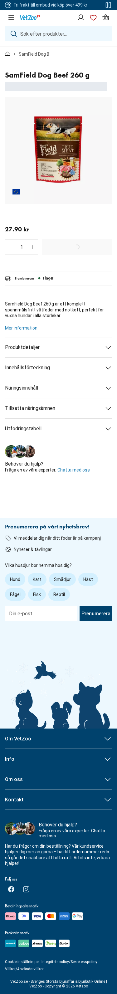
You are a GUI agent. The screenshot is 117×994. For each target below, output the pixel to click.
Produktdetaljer (22, 347)
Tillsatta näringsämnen (30, 408)
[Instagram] (26, 889)
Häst (88, 579)
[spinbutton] (21, 247)
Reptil (59, 594)
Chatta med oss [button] (73, 469)
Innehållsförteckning (27, 368)
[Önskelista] (93, 17)
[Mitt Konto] (81, 17)
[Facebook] (11, 889)
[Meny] (11, 17)
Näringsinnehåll (21, 388)
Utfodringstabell (23, 428)
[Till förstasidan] (7, 54)
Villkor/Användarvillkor (24, 969)
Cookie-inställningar (22, 962)
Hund (15, 579)
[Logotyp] (30, 17)
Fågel (15, 594)
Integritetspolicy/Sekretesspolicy (69, 962)
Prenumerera (95, 614)
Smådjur (62, 579)
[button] (10, 247)
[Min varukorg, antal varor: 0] (106, 17)
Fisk (37, 594)
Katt (37, 579)
